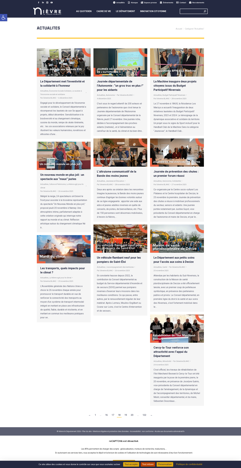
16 (106, 415)
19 (125, 415)
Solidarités (176, 181)
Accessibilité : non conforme (141, 431)
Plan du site (86, 431)
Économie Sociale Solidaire (60, 91)
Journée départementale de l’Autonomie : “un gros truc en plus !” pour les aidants (120, 86)
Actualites (44, 91)
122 (144, 415)
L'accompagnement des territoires (120, 267)
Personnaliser (165, 464)
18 (119, 415)
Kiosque (134, 3)
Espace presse (150, 3)
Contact (182, 3)
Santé (164, 267)
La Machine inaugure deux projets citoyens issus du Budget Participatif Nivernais (175, 86)
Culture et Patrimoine (57, 184)
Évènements (168, 3)
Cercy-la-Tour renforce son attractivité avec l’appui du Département (171, 352)
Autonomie (110, 95)
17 (113, 415)
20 (132, 415)
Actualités (120, 3)
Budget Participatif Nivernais (173, 95)
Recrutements (198, 3)
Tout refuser (148, 464)
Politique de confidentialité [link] (189, 464)
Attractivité (166, 361)
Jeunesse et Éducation (115, 181)
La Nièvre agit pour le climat (60, 278)
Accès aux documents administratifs (169, 431)
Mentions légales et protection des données (111, 431)
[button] (3, 17)
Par (48, 98)
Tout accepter (131, 464)
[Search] (205, 11)
